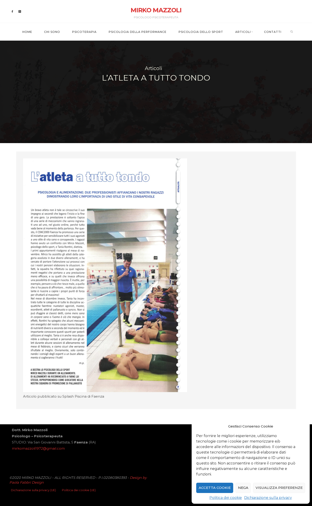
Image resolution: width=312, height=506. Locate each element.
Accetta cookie (215, 487)
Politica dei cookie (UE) (79, 490)
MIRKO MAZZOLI (156, 10)
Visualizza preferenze (279, 487)
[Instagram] (20, 11)
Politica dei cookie (225, 498)
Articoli (153, 68)
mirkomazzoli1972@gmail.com (38, 448)
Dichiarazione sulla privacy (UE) (33, 490)
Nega (243, 487)
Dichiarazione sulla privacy (268, 498)
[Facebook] (12, 11)
